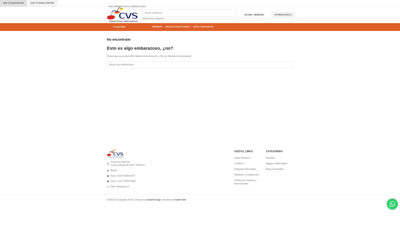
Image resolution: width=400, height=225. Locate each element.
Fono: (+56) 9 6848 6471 (123, 176)
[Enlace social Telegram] (289, 7)
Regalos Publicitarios (276, 163)
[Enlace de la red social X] (277, 7)
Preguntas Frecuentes (245, 169)
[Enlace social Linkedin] (284, 7)
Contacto (239, 163)
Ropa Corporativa (275, 169)
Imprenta (270, 158)
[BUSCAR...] (233, 15)
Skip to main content (42, 3)
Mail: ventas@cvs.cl (120, 187)
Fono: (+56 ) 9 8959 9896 (123, 181)
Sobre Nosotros (242, 158)
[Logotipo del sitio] (122, 15)
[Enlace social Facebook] (273, 7)
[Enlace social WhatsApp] (287, 7)
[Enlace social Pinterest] (280, 7)
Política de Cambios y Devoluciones (245, 182)
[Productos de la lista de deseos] (268, 15)
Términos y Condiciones (246, 175)
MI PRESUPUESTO (283, 15)
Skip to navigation (13, 3)
